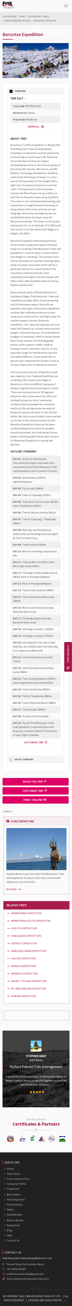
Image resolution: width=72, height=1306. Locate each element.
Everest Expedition (24, 943)
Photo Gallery (15, 1204)
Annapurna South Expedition (30, 920)
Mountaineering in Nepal (18, 20)
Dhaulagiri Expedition (26, 935)
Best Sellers (13, 1194)
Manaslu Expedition (24, 973)
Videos (10, 1209)
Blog (9, 1230)
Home (22, 16)
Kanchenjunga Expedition (28, 951)
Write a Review (15, 1220)
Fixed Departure (16, 1199)
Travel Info (13, 1188)
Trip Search (68, 654)
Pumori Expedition (23, 996)
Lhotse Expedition (23, 958)
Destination (34, 16)
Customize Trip (33, 742)
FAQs (9, 1235)
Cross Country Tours (18, 1178)
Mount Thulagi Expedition (29, 981)
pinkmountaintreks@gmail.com (25, 1274)
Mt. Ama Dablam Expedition (28, 988)
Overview (20, 91)
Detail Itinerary (24, 759)
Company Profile (16, 1183)
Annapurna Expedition (26, 913)
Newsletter (13, 1225)
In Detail (11, 889)
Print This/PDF (33, 800)
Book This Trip (33, 781)
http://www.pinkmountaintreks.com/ (28, 1278)
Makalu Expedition (23, 966)
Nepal (46, 16)
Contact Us (13, 1240)
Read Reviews (14, 1214)
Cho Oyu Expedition (24, 928)
